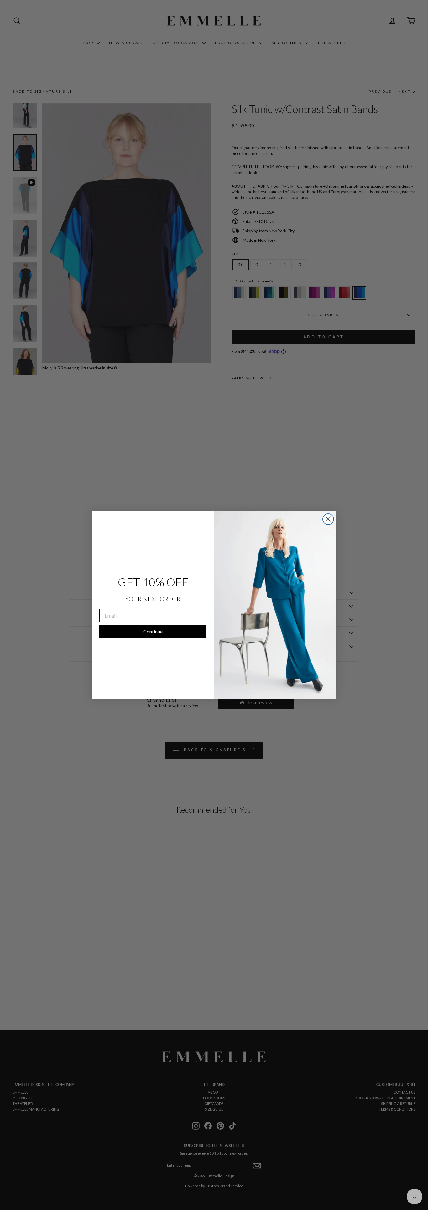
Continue (153, 631)
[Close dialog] (328, 519)
